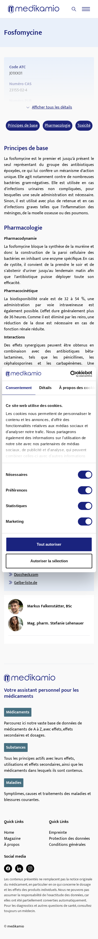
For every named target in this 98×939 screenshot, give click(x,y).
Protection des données (69, 839)
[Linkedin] (19, 868)
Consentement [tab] (19, 388)
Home (9, 833)
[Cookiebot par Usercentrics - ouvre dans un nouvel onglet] (70, 374)
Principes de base (23, 126)
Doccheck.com (26, 574)
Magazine (12, 839)
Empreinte (58, 833)
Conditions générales (67, 845)
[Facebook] (8, 868)
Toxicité (83, 126)
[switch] (85, 490)
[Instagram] (30, 868)
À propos (12, 845)
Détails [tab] (45, 388)
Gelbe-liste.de (25, 582)
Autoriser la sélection (49, 561)
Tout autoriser (49, 544)
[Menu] (86, 9)
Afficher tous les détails (52, 107)
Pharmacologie (57, 126)
